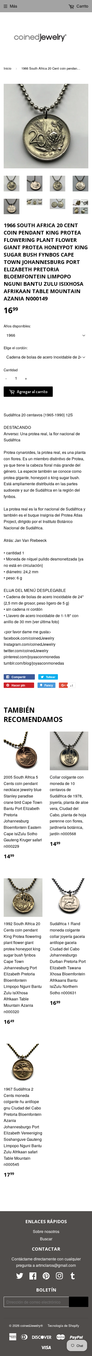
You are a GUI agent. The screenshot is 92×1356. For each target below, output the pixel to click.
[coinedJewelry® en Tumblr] (72, 1277)
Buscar (46, 1239)
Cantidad (11, 369)
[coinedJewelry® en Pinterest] (46, 1277)
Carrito (82, 6)
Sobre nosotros (46, 1231)
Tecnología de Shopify (63, 1325)
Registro (78, 1302)
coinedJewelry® (31, 1325)
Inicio (7, 68)
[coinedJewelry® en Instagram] (59, 1277)
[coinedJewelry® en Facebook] (33, 1277)
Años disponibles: (17, 325)
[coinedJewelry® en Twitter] (19, 1277)
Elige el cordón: (16, 347)
